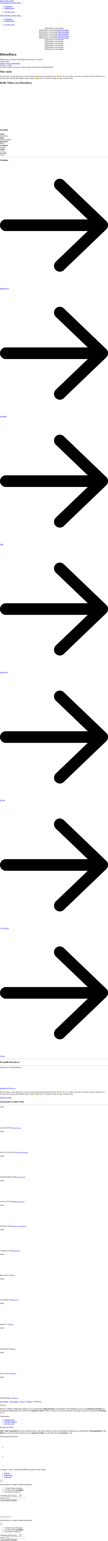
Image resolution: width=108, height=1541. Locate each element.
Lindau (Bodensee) (22, 1152)
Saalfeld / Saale (16, 1128)
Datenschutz (8, 1475)
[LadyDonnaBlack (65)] (8, 1173)
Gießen (13, 1349)
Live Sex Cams (9, 12)
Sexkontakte (8, 6)
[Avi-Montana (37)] (8, 1296)
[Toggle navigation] (21, 3)
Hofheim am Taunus (18, 1201)
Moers (13, 1275)
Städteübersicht (9, 8)
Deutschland (16, 63)
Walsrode (13, 1373)
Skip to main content (7, 1)
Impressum (7, 1477)
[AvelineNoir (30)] (8, 1345)
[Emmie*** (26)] (8, 1321)
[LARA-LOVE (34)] (8, 1198)
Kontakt (7, 1473)
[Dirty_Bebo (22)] (8, 1370)
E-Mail (2, 1498)
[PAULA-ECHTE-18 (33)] (8, 1149)
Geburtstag (3, 1496)
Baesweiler (15, 1300)
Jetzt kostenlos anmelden (9, 1500)
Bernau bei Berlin (20, 1177)
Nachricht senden (6, 1098)
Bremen (16, 1398)
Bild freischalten (63, 30)
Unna (12, 1324)
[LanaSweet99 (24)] (8, 1124)
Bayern (8, 63)
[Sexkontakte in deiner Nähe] (10, 3)
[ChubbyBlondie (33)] (8, 1394)
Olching (2, 63)
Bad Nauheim (16, 1251)
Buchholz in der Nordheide (18, 1226)
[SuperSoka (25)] (8, 1222)
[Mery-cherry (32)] (8, 1271)
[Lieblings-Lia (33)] (8, 1247)
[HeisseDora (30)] (8, 1085)
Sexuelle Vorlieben (10, 1422)
